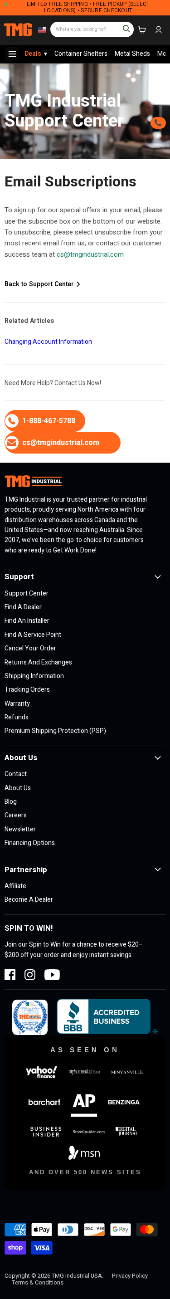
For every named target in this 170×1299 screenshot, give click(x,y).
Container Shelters (80, 54)
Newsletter (20, 829)
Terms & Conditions (37, 1282)
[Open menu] (12, 54)
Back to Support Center (40, 284)
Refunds (17, 717)
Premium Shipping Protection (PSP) (55, 731)
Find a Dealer (23, 607)
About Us (18, 788)
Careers (16, 815)
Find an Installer (27, 620)
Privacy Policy (130, 1275)
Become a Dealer (29, 899)
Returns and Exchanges (38, 662)
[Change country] (41, 29)
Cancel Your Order (30, 648)
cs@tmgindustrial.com (90, 254)
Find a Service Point (33, 635)
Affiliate (15, 886)
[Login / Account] (158, 30)
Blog (11, 801)
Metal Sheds (132, 54)
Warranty (17, 703)
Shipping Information (34, 676)
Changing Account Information (48, 342)
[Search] (122, 25)
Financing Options (30, 843)
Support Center (27, 593)
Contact (16, 774)
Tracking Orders (27, 689)
